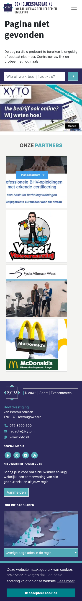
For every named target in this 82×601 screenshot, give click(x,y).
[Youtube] (25, 455)
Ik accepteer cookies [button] (41, 593)
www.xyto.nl (19, 437)
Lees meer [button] (65, 581)
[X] (17, 455)
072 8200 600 (21, 425)
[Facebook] (8, 455)
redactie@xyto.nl (22, 431)
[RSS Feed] (35, 455)
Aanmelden (16, 492)
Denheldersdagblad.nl (33, 4)
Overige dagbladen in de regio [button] (28, 553)
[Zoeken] (73, 76)
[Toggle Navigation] (74, 7)
